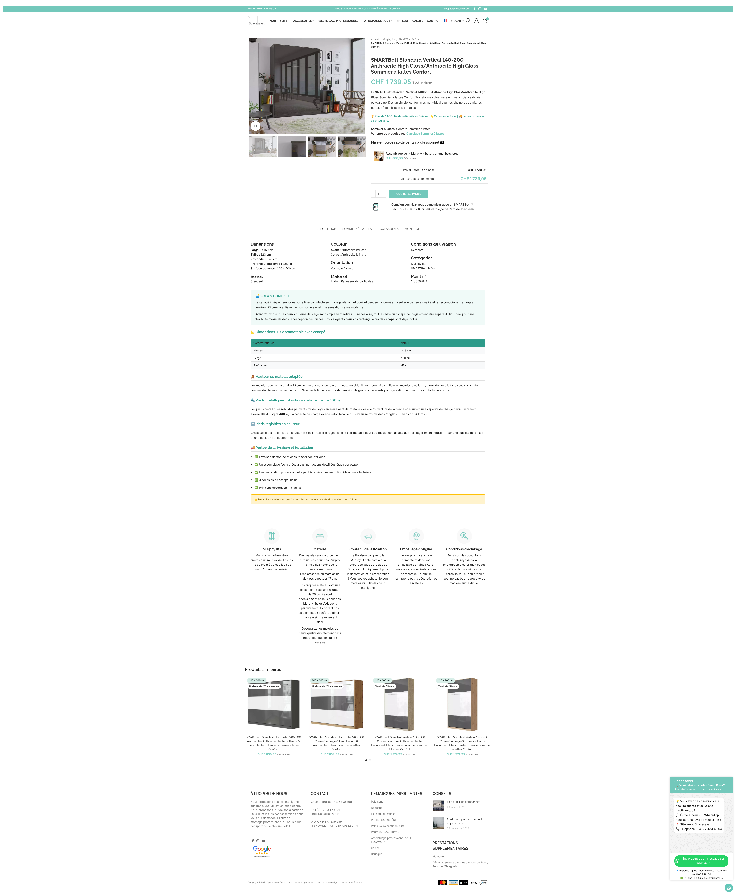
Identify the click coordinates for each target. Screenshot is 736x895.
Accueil (375, 39)
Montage (438, 856)
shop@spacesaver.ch (456, 8)
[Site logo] (256, 20)
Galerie (375, 848)
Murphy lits (389, 39)
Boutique (376, 854)
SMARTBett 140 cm (409, 39)
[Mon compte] (476, 20)
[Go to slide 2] (370, 760)
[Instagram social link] (479, 9)
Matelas (320, 642)
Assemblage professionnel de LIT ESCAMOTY (392, 839)
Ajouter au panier (408, 193)
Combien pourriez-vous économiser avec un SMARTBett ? (432, 204)
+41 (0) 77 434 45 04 (325, 809)
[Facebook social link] (474, 9)
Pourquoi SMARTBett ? (385, 832)
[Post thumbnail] (438, 805)
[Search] (468, 20)
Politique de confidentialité (387, 825)
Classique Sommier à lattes (425, 133)
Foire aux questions (383, 813)
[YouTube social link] (485, 9)
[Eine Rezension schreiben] (262, 851)
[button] (252, 147)
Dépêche (376, 807)
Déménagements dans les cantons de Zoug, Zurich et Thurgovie (460, 864)
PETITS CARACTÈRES (384, 819)
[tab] (326, 229)
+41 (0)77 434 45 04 (264, 8)
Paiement (377, 801)
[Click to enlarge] (255, 126)
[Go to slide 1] (366, 760)
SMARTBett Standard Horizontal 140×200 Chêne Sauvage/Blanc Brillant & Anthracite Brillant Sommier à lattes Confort (336, 743)
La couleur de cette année (463, 801)
